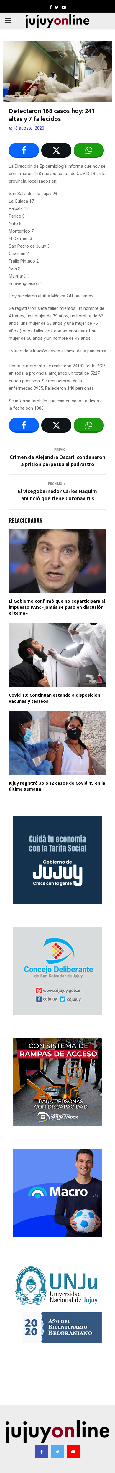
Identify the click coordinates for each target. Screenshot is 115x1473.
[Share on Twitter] (56, 150)
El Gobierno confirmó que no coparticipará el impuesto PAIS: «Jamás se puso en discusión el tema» (57, 607)
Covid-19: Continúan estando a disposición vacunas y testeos (54, 698)
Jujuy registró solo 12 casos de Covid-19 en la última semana (57, 786)
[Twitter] (57, 1451)
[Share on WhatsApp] (89, 150)
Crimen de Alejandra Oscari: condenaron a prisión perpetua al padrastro (57, 461)
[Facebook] (41, 1451)
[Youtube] (73, 1451)
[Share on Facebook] (24, 150)
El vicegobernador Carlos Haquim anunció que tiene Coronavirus (57, 495)
